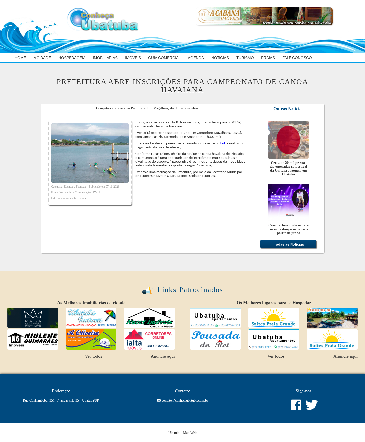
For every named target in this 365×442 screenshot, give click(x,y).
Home (20, 58)
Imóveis (133, 58)
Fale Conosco (297, 58)
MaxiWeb (190, 433)
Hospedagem (71, 58)
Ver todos (93, 356)
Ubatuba (174, 433)
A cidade (42, 58)
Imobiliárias (105, 58)
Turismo (245, 58)
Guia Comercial (164, 58)
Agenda (196, 58)
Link (223, 143)
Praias (268, 58)
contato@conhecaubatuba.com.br (185, 400)
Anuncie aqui (163, 356)
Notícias (220, 58)
